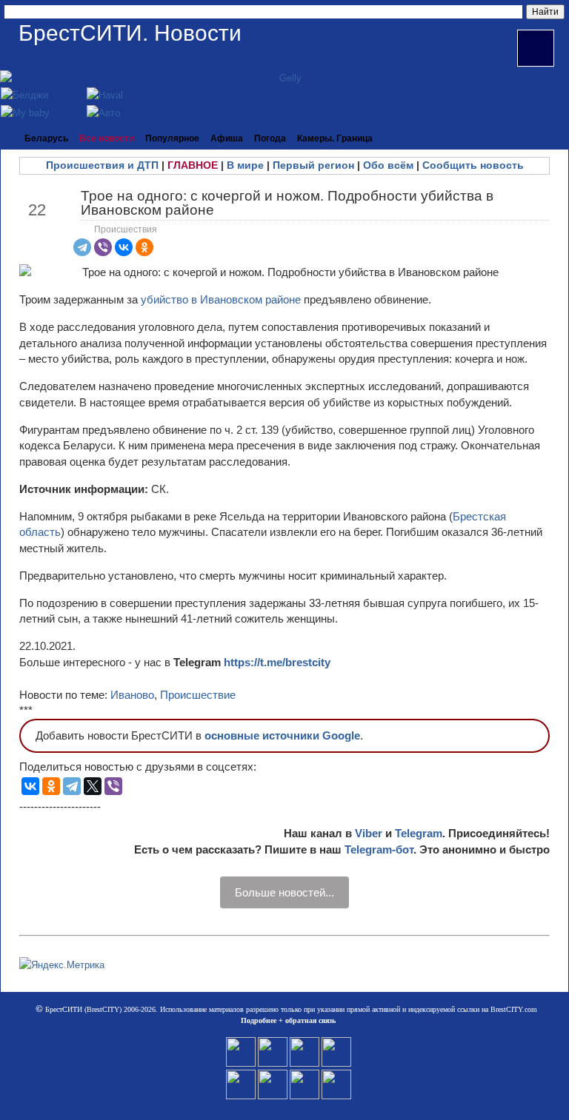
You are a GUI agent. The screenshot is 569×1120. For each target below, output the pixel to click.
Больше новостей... (284, 892)
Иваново (132, 694)
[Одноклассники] (144, 247)
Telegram (418, 833)
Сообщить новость (473, 165)
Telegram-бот (379, 849)
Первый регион (313, 165)
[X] (93, 786)
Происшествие (198, 694)
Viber (368, 833)
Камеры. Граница (335, 138)
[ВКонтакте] (124, 247)
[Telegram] (82, 247)
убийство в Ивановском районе (221, 299)
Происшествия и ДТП (102, 165)
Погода (270, 138)
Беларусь (46, 138)
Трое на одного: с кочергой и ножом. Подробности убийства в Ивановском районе (287, 203)
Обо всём (388, 165)
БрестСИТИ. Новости (130, 33)
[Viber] (103, 247)
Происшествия (125, 229)
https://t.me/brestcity (277, 662)
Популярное (172, 138)
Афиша (226, 138)
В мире (245, 165)
